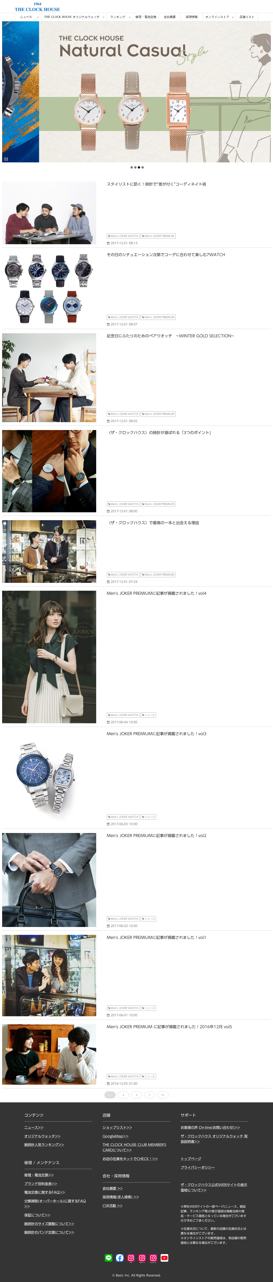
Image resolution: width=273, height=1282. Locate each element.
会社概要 (170, 17)
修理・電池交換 (145, 17)
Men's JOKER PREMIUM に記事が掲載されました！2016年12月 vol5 (169, 1027)
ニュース (26, 17)
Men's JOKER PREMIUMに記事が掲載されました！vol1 (156, 937)
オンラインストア (217, 17)
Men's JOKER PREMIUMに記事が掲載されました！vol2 (156, 835)
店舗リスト (247, 17)
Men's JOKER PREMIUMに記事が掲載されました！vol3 (156, 734)
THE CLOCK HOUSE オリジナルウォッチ (72, 17)
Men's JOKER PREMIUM (159, 236)
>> (163, 1095)
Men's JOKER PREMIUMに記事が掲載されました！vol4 (156, 593)
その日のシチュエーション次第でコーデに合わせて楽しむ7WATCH (166, 255)
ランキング (117, 17)
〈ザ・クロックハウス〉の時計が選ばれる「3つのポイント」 (160, 433)
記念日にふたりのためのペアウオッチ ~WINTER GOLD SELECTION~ (170, 336)
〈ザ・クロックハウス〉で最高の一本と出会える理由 (153, 523)
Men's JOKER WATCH (124, 236)
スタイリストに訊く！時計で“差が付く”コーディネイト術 (156, 184)
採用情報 (192, 17)
